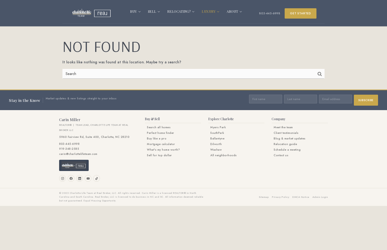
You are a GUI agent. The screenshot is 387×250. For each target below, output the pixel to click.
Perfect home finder (160, 133)
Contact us (281, 155)
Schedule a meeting (287, 150)
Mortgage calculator (161, 144)
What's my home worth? (163, 150)
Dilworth (216, 144)
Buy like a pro (156, 139)
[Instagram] (62, 178)
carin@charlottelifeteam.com (78, 154)
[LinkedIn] (79, 178)
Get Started (300, 13)
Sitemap (264, 197)
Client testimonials (286, 133)
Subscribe (366, 100)
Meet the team (283, 127)
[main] (193, 58)
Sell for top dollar (159, 155)
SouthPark (217, 133)
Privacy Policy (280, 197)
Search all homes (158, 127)
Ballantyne (217, 139)
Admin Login (320, 197)
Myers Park (218, 127)
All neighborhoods (223, 155)
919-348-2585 (69, 149)
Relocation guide (285, 144)
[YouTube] (88, 178)
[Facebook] (71, 178)
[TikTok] (96, 178)
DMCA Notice (300, 197)
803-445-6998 (269, 13)
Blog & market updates (289, 139)
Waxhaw (216, 150)
